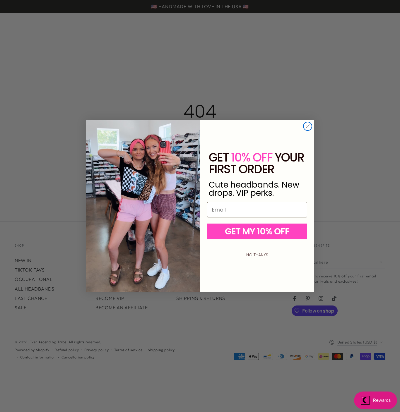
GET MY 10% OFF (257, 231)
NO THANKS (257, 255)
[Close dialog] (307, 126)
